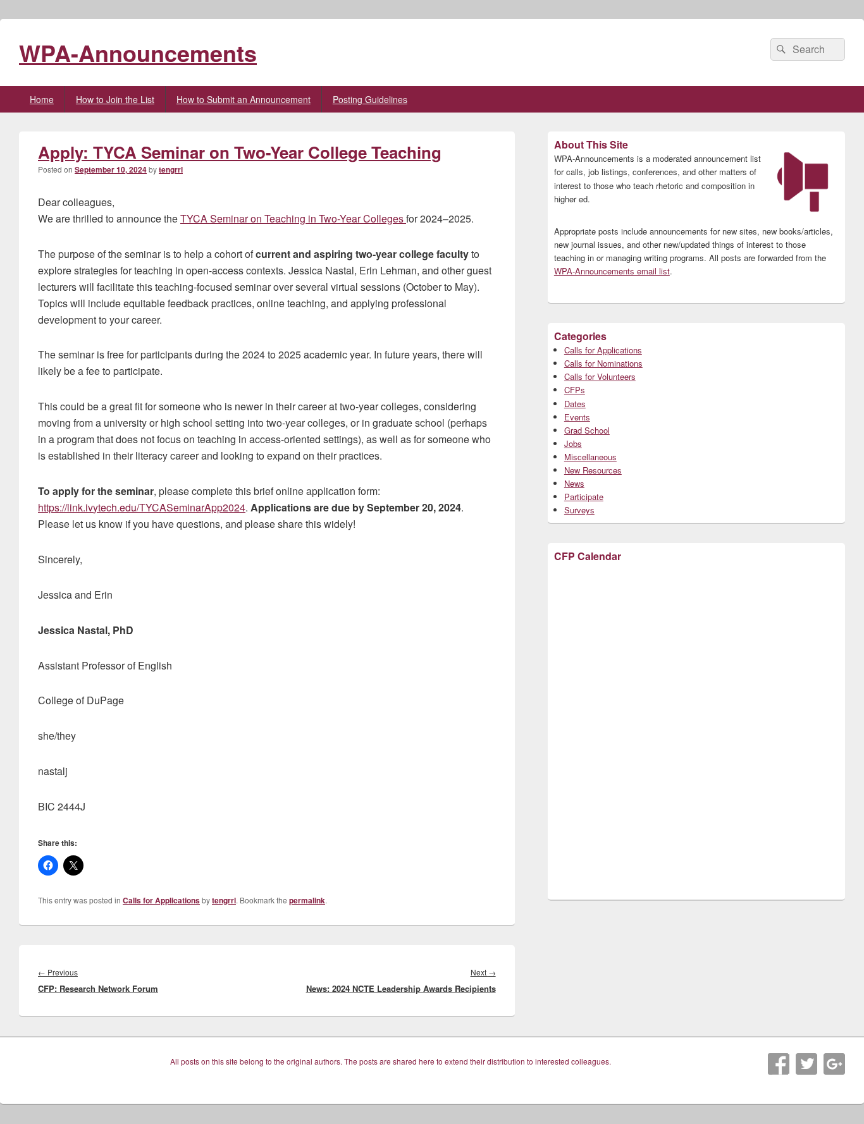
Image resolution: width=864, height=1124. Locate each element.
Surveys (579, 510)
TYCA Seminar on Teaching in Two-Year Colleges (293, 218)
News (574, 483)
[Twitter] (806, 1064)
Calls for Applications (161, 900)
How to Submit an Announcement (243, 99)
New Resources (593, 470)
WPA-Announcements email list (612, 271)
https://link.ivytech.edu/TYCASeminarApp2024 (141, 507)
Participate (583, 497)
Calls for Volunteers (600, 376)
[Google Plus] (834, 1064)
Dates (575, 404)
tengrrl (171, 169)
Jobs (573, 443)
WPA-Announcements (138, 52)
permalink (307, 900)
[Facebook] (778, 1064)
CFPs (574, 390)
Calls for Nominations (603, 363)
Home (42, 99)
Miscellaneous (590, 457)
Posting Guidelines (370, 99)
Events (577, 417)
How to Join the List (115, 99)
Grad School (587, 430)
